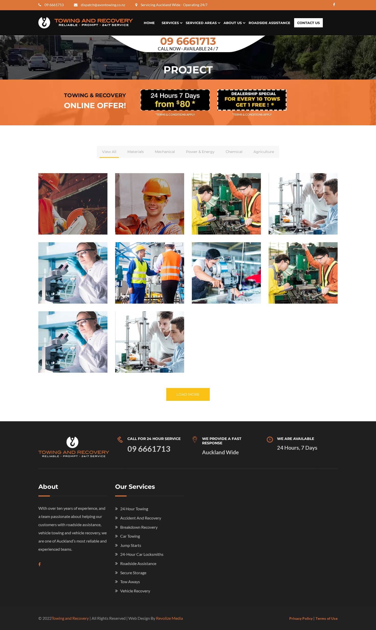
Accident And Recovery (140, 517)
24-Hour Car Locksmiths (141, 554)
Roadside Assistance (269, 23)
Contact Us (308, 23)
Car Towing (130, 536)
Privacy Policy (301, 618)
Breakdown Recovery (139, 527)
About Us (233, 23)
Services (170, 23)
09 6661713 (54, 5)
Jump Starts (130, 545)
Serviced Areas (201, 23)
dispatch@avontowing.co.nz (103, 5)
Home (149, 23)
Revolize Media (169, 618)
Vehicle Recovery (135, 590)
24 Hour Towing (134, 508)
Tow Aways (130, 581)
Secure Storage (133, 572)
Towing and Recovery (70, 618)
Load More (188, 394)
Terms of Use (326, 618)
